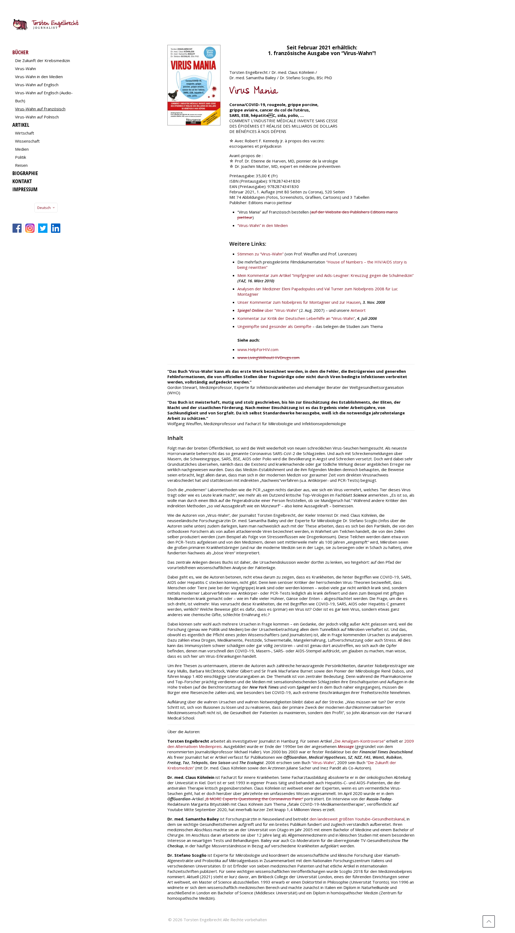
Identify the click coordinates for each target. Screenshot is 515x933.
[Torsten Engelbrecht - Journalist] (45, 24)
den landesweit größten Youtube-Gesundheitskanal (357, 819)
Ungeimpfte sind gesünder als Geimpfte (274, 326)
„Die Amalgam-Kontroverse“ (359, 741)
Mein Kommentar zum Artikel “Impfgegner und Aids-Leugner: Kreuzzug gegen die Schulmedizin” (325, 275)
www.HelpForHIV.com (257, 349)
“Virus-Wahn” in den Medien (262, 225)
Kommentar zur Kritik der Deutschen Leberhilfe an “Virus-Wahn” (296, 318)
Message (346, 746)
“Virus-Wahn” (323, 762)
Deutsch (44, 207)
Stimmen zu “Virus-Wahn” (260, 253)
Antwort (358, 310)
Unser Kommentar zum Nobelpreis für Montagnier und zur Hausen (298, 302)
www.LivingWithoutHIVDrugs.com (268, 357)
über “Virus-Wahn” (267, 310)
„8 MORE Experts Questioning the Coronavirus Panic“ (254, 798)
